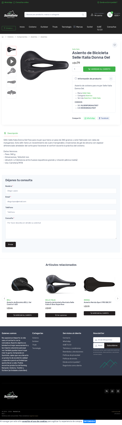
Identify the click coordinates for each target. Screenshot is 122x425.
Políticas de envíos (70, 359)
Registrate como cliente (72, 366)
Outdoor (44, 27)
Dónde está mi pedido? (71, 362)
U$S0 (117, 15)
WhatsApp (8, 2)
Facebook (105, 118)
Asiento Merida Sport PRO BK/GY (97, 302)
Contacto (66, 338)
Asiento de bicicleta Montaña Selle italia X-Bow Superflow (59, 303)
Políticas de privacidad (71, 355)
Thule (54, 27)
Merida (87, 300)
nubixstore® (116, 411)
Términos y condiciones (72, 348)
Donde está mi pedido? (108, 2)
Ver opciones (62, 315)
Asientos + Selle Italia (92, 98)
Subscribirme (112, 345)
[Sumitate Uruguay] (11, 14)
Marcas (79, 27)
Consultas (111, 27)
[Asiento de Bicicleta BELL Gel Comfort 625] (22, 284)
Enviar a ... (10, 28)
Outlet (90, 27)
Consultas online (22, 2)
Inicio (22, 27)
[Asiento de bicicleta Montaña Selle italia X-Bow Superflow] (61, 284)
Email (8, 197)
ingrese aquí (33, 416)
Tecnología (66, 27)
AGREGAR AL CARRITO (100, 69)
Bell (9, 300)
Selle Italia (75, 49)
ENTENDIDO (89, 421)
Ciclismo (32, 27)
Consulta (9, 218)
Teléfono (9, 208)
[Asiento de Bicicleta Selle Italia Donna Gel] (11, 51)
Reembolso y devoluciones (73, 352)
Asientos (34, 37)
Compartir (76, 118)
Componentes (22, 37)
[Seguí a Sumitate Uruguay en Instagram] (118, 391)
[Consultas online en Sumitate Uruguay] (106, 391)
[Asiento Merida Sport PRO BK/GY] (99, 284)
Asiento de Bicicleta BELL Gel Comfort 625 (19, 303)
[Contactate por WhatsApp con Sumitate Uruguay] (112, 391)
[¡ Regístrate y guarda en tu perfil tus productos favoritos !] (114, 45)
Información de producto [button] (89, 79)
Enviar (10, 244)
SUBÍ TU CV (99, 28)
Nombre (9, 186)
